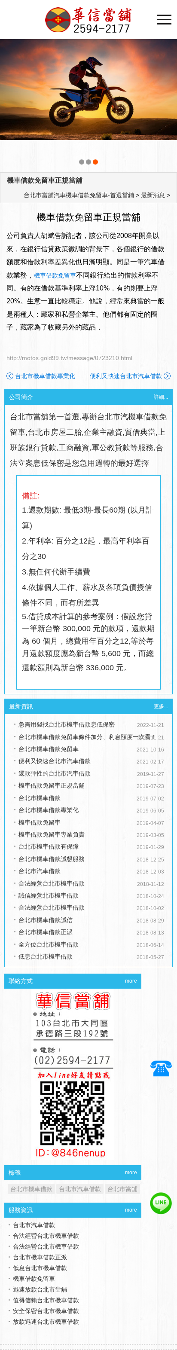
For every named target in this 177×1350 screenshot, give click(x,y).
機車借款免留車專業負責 (51, 834)
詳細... (161, 397)
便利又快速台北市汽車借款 (126, 376)
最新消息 (153, 195)
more (131, 981)
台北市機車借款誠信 (45, 919)
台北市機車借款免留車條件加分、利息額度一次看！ (87, 736)
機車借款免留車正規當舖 (44, 180)
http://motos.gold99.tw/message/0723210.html (69, 357)
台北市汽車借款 (39, 870)
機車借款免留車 (55, 275)
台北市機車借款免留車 (48, 748)
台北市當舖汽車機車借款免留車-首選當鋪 (79, 195)
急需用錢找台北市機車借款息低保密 (66, 724)
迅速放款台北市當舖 (40, 1278)
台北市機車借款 (39, 797)
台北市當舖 (122, 1188)
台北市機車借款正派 (45, 932)
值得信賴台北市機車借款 (46, 1289)
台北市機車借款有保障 (48, 846)
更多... (161, 706)
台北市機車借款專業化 (45, 376)
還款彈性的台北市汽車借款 (54, 773)
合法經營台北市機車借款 (51, 883)
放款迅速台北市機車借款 (46, 1310)
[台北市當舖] (88, 103)
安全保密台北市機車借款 (46, 1300)
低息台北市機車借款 (45, 956)
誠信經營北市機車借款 (48, 895)
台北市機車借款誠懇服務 (51, 858)
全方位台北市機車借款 (48, 944)
